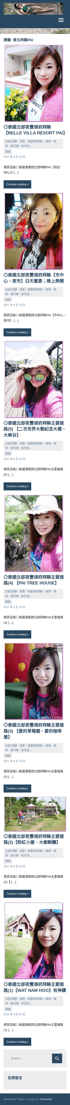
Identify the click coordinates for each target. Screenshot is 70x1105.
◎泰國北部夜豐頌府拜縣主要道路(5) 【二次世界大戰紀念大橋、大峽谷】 (35, 429)
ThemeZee (46, 1099)
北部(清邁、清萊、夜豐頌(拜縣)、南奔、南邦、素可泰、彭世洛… (30, 143)
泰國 (8, 151)
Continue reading (16, 184)
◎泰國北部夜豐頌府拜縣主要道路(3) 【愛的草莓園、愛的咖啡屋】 (34, 731)
